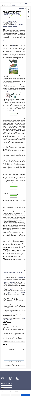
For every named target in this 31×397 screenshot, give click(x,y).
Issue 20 (10, 5)
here (14, 364)
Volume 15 (7, 5)
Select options (3, 385)
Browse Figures (10, 26)
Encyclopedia (17, 379)
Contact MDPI (2, 377)
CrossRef (17, 304)
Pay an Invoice (2, 375)
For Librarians (10, 377)
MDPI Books (17, 375)
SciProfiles (17, 378)
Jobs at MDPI (2, 378)
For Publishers (10, 378)
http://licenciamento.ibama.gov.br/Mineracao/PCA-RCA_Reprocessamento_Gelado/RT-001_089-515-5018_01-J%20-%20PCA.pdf (14, 273)
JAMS (16, 380)
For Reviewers (10, 375)
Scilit (16, 377)
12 (5, 207)
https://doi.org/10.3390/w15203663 (12, 21)
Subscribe (3, 388)
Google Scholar (15, 284)
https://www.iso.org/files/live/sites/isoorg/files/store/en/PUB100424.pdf (16, 292)
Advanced (29, 3)
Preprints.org (17, 376)
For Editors (10, 376)
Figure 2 (8, 91)
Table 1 (14, 110)
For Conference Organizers (11, 380)
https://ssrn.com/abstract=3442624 (21, 277)
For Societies (10, 379)
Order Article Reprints (21, 8)
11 (12, 200)
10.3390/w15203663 (13, 5)
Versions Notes (15, 26)
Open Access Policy (3, 376)
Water (4, 5)
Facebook (24, 375)
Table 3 (23, 176)
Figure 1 (13, 45)
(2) (24, 211)
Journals (2, 5)
